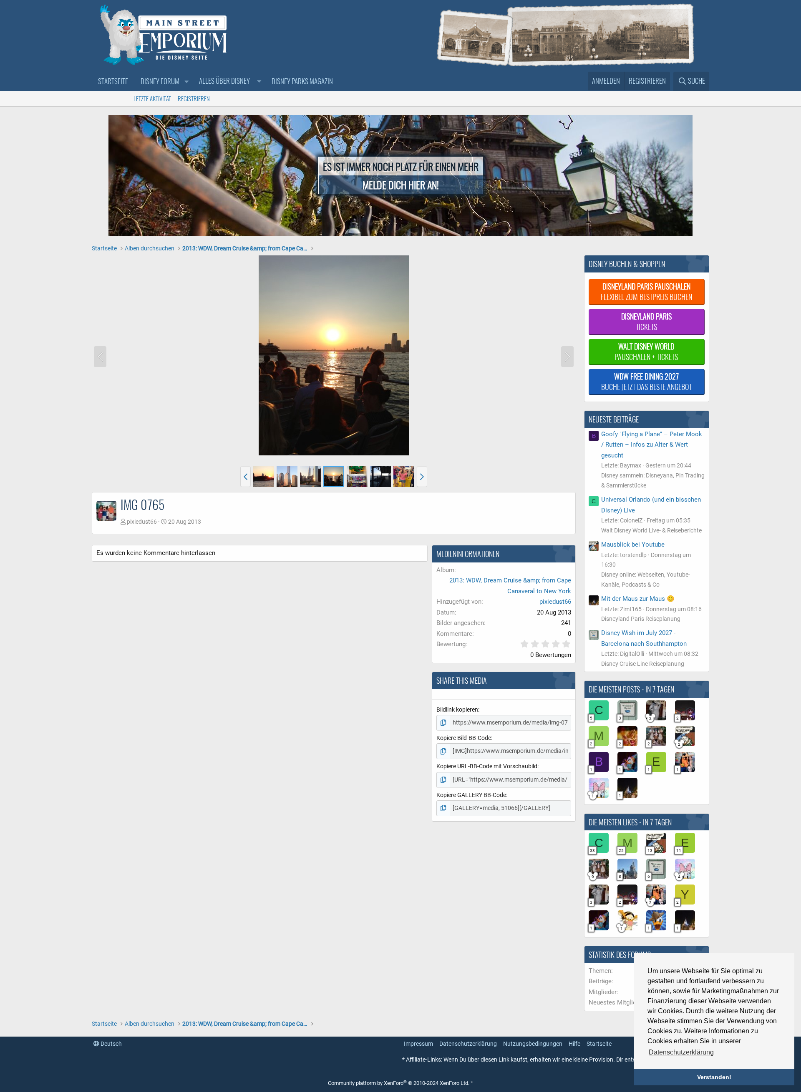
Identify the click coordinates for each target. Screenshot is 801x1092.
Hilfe (574, 1043)
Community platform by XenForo (398, 1083)
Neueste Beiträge (614, 419)
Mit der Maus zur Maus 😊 (638, 598)
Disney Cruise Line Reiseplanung (642, 663)
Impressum (418, 1043)
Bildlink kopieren (457, 709)
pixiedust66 (142, 521)
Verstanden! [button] (714, 1077)
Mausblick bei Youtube (633, 544)
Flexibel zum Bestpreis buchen (646, 291)
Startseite (113, 81)
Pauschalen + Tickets (646, 351)
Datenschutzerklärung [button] (681, 1052)
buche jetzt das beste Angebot (646, 381)
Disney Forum (160, 81)
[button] (186, 81)
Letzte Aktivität (152, 98)
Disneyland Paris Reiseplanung (640, 618)
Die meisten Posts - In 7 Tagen (631, 689)
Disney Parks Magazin (302, 81)
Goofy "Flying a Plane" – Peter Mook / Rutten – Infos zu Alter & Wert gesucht (651, 444)
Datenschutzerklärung (468, 1043)
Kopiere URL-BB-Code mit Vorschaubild (486, 766)
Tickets (646, 321)
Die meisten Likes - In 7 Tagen (630, 822)
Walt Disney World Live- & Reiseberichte (651, 530)
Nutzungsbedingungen (532, 1043)
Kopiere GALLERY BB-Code (471, 795)
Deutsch (110, 1043)
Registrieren (194, 98)
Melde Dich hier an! (401, 184)
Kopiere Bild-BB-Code (463, 738)
